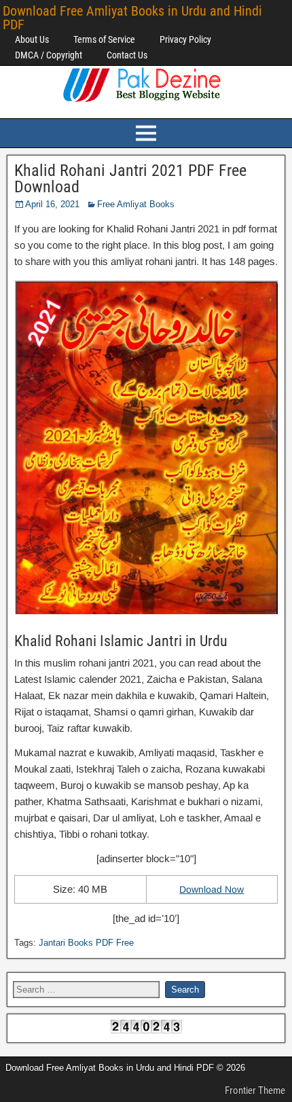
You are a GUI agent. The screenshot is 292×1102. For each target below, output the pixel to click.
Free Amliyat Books (136, 204)
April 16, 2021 (52, 204)
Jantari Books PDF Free (86, 943)
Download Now (211, 889)
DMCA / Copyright (48, 55)
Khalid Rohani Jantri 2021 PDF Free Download (130, 178)
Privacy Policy (185, 39)
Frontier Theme (255, 1090)
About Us (32, 39)
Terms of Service (104, 39)
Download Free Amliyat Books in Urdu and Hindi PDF (132, 18)
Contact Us (127, 55)
